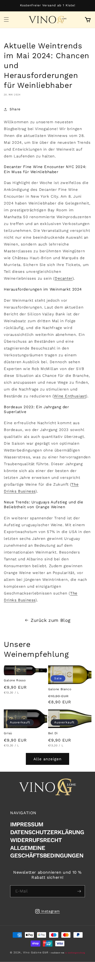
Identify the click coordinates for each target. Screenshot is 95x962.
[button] (6, 19)
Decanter (63, 278)
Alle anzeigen (47, 759)
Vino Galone (32, 952)
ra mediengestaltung (75, 953)
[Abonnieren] (79, 891)
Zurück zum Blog (51, 620)
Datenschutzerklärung (47, 832)
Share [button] (15, 109)
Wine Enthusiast (70, 396)
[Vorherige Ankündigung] (5, 5)
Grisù (8, 733)
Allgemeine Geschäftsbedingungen (46, 852)
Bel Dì (53, 733)
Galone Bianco (59, 689)
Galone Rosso (15, 680)
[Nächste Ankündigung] (89, 5)
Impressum (26, 824)
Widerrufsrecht (36, 840)
